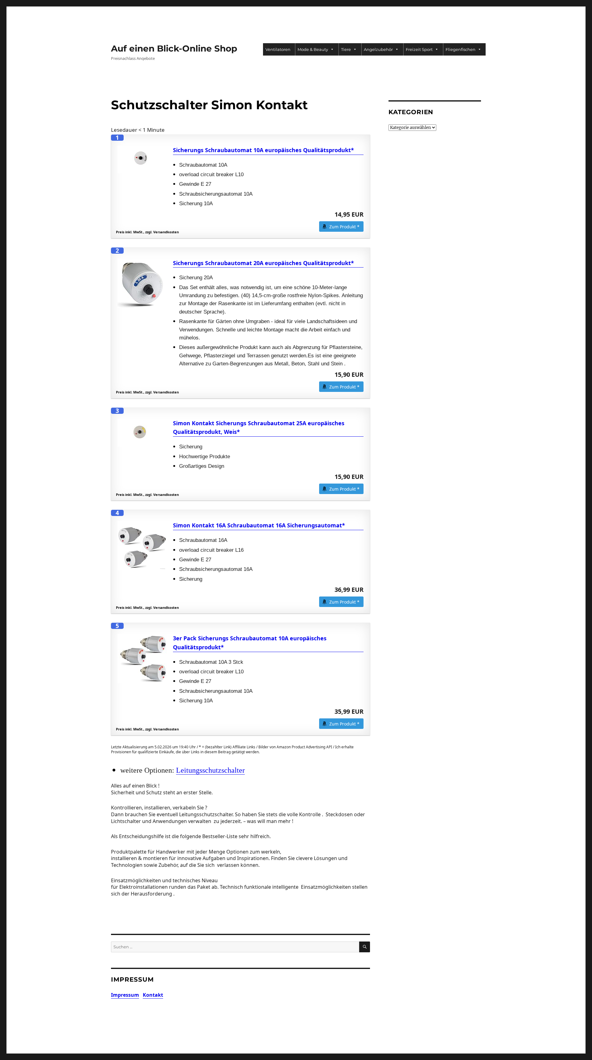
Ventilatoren (277, 49)
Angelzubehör (378, 49)
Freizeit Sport (419, 49)
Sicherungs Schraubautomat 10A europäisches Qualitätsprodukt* (263, 150)
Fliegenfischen (460, 49)
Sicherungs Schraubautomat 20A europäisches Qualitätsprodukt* (263, 263)
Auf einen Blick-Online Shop (174, 48)
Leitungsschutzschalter (210, 770)
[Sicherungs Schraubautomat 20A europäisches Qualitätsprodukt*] (142, 283)
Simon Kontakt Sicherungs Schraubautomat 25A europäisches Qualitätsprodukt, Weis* (258, 427)
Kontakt (153, 994)
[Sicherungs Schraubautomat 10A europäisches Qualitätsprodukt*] (142, 159)
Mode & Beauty (313, 49)
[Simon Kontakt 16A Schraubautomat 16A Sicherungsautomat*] (142, 545)
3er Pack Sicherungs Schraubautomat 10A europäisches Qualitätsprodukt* (250, 642)
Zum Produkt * (344, 227)
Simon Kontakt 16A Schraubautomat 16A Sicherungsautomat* (259, 525)
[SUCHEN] (364, 947)
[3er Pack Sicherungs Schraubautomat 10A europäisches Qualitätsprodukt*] (142, 658)
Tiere (346, 49)
